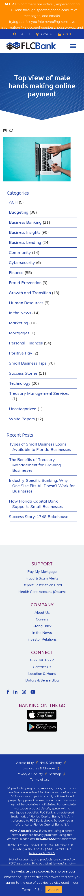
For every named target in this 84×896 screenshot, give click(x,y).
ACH (13, 202)
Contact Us (42, 667)
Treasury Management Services (39, 393)
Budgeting (18, 212)
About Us (42, 612)
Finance (16, 272)
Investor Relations (42, 639)
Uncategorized (23, 408)
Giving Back (42, 626)
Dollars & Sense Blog (42, 680)
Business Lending (25, 242)
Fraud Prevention (25, 282)
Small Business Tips (27, 363)
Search (23, 34)
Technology (19, 383)
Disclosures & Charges (39, 768)
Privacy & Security (30, 774)
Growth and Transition (30, 292)
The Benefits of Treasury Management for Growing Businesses (35, 465)
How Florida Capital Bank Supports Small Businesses (36, 504)
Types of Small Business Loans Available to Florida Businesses (40, 447)
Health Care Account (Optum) (42, 591)
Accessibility (25, 763)
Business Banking (25, 222)
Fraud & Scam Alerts (42, 578)
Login (66, 34)
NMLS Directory (51, 763)
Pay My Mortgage (42, 571)
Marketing (18, 322)
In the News (20, 312)
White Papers (22, 418)
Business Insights (24, 232)
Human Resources (26, 302)
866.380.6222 (42, 660)
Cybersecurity (22, 262)
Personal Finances (26, 343)
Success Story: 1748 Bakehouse (38, 516)
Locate (46, 34)
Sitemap (55, 774)
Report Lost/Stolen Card (42, 585)
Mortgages (19, 332)
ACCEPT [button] (54, 890)
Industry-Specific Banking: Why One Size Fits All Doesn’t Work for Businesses (42, 486)
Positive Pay (20, 353)
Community (20, 252)
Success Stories (23, 373)
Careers (42, 619)
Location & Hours (42, 673)
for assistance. (56, 839)
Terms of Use (40, 779)
